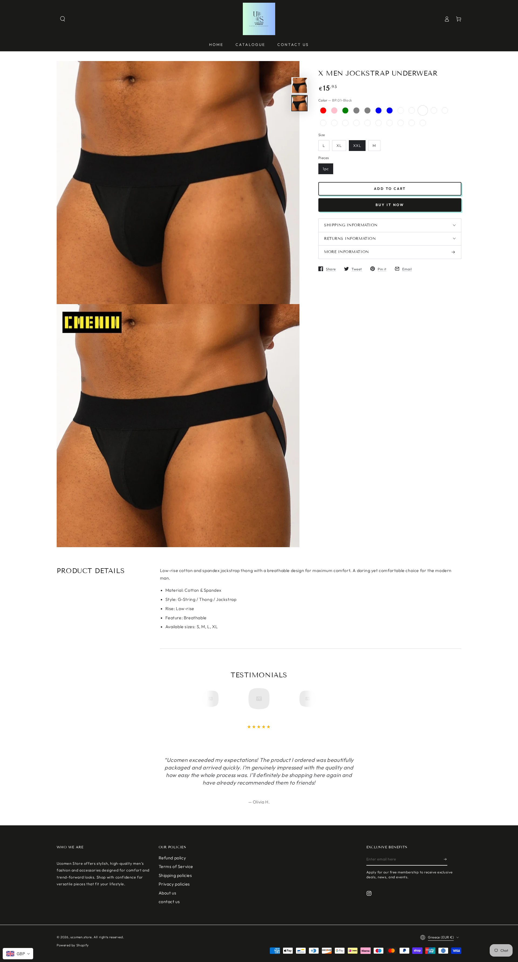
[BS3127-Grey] (400, 123)
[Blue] (378, 110)
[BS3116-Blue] (323, 123)
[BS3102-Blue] (423, 123)
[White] (400, 110)
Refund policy (172, 857)
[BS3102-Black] (445, 110)
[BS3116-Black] (345, 123)
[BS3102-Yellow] (434, 110)
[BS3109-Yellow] (378, 123)
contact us (169, 901)
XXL (357, 145)
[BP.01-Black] (423, 110)
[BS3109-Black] (356, 123)
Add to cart (390, 188)
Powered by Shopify (73, 945)
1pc (326, 168)
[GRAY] (367, 110)
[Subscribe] (445, 859)
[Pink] (334, 110)
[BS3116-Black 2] (412, 110)
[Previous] (212, 699)
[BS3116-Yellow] (334, 123)
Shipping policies (175, 875)
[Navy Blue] (389, 110)
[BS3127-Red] (412, 123)
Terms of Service (176, 866)
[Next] (306, 699)
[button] (63, 19)
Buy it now (390, 205)
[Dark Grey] (356, 110)
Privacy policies (174, 884)
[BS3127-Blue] (389, 123)
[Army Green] (345, 110)
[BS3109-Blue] (367, 123)
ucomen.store (81, 937)
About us (167, 893)
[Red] (323, 110)
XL (339, 145)
